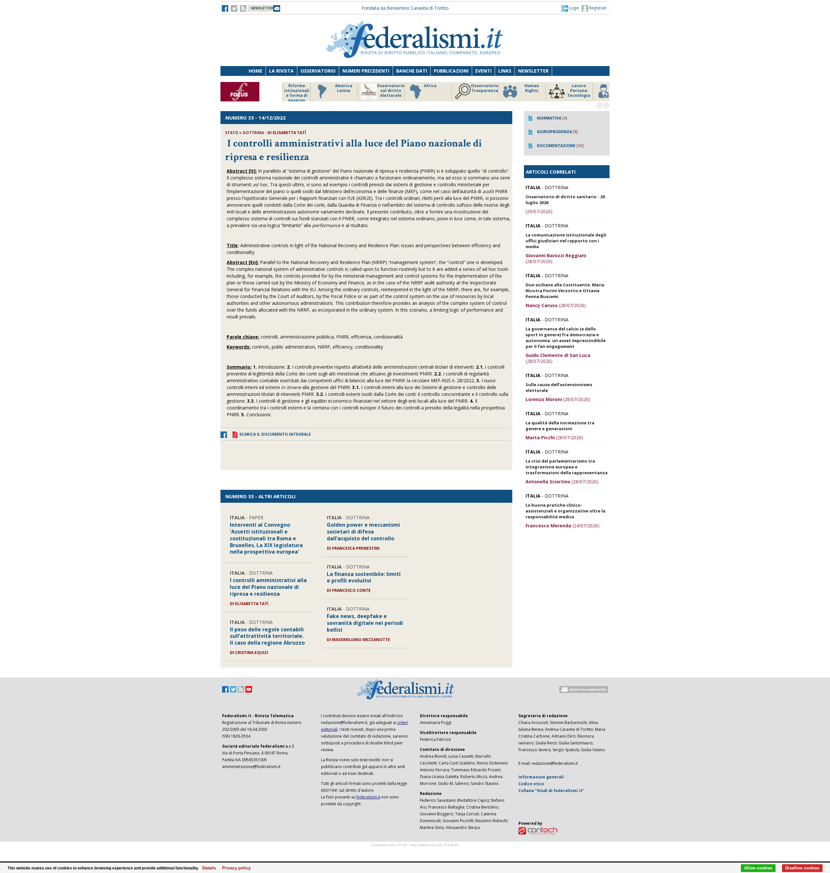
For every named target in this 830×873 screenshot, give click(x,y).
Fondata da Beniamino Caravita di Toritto (405, 8)
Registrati (597, 8)
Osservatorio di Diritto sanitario (595, 90)
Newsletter (533, 71)
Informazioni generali (541, 777)
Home (255, 71)
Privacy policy (234, 868)
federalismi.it (368, 797)
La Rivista (281, 71)
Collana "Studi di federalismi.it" (551, 790)
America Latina (312, 88)
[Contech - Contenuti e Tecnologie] (537, 830)
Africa (399, 85)
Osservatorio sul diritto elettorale (360, 90)
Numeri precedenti (365, 71)
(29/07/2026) (539, 211)
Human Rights (500, 88)
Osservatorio (318, 71)
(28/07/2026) (556, 258)
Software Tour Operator (415, 852)
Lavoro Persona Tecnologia (547, 90)
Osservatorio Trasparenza (454, 88)
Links (504, 71)
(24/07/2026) (562, 526)
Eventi (483, 71)
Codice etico (531, 784)
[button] (570, 8)
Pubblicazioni (451, 71)
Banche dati (411, 71)
